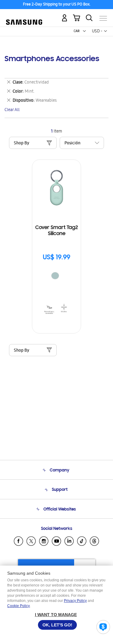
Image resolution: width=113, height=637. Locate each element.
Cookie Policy (18, 606)
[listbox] (56, 276)
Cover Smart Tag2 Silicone (56, 231)
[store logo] (24, 16)
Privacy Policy (75, 601)
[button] (84, 31)
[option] (55, 275)
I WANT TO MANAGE (56, 614)
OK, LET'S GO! (57, 624)
